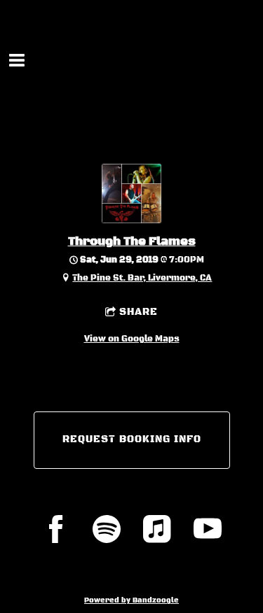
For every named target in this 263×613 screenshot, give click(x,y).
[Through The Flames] (131, 221)
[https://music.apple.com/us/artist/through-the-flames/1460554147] (157, 529)
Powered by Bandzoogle (131, 600)
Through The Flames (132, 241)
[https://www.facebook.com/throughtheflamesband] (56, 529)
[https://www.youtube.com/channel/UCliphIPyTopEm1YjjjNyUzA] (208, 529)
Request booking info (131, 439)
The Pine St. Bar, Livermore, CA (142, 278)
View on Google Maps (132, 339)
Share (138, 312)
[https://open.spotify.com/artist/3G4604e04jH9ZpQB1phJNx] (107, 529)
